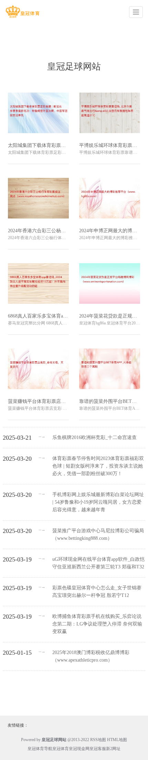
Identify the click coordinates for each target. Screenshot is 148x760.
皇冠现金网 (79, 748)
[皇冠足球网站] (22, 11)
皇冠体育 (60, 748)
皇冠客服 (97, 748)
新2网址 (113, 748)
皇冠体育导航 (40, 748)
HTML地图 (117, 739)
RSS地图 (98, 739)
